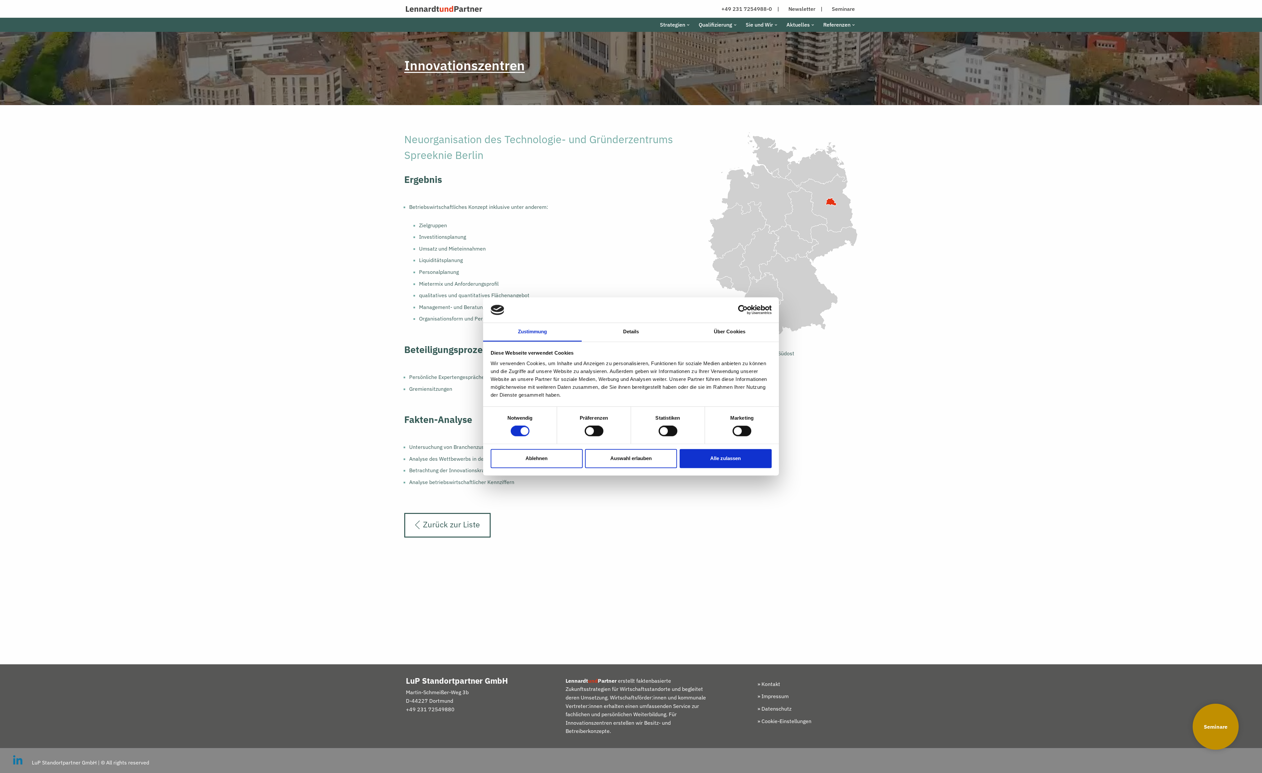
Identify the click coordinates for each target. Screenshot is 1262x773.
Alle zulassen (725, 458)
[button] (688, 25)
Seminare (1215, 726)
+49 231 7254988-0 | (750, 9)
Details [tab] (631, 331)
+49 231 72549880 (430, 709)
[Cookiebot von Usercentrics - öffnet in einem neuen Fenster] (743, 310)
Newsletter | (805, 9)
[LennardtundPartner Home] (444, 9)
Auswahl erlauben (631, 458)
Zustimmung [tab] (532, 331)
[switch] (594, 431)
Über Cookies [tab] (729, 331)
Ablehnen (537, 458)
